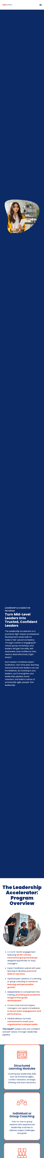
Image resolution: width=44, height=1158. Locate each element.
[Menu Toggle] (40, 5)
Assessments (13, 992)
